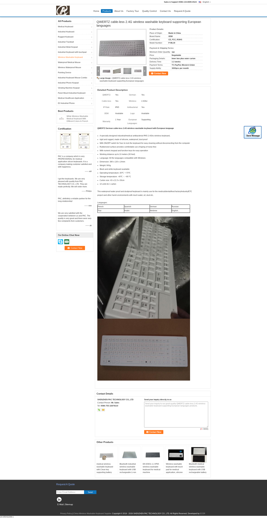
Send (90, 492)
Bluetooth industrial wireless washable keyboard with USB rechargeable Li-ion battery (128, 469)
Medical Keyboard (65, 27)
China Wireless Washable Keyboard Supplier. (92, 513)
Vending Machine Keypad (69, 88)
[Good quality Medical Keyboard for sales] (65, 141)
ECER (202, 513)
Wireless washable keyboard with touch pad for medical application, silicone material (174, 469)
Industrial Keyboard (66, 32)
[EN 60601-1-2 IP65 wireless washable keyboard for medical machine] (153, 455)
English (206, 2)
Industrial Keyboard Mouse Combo (72, 78)
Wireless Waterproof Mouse (69, 67)
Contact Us (165, 11)
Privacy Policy (66, 513)
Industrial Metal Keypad (68, 47)
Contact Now (160, 73)
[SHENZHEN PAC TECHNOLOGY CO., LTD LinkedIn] (59, 500)
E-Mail (60, 504)
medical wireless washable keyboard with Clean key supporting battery (105, 468)
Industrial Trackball (66, 42)
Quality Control (149, 11)
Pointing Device (64, 73)
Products (106, 11)
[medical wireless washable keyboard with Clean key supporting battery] (106, 455)
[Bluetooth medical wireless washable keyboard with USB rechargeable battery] (199, 455)
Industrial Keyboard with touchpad (72, 52)
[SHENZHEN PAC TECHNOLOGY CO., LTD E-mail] (103, 410)
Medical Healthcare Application (71, 98)
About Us (118, 11)
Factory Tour (133, 11)
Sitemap (69, 504)
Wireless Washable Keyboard (70, 57)
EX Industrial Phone (66, 103)
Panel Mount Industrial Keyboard (71, 93)
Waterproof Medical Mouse (69, 62)
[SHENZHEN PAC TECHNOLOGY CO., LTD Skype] (99, 410)
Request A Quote (182, 11)
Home (96, 11)
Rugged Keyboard (65, 37)
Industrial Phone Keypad (68, 83)
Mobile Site (63, 508)
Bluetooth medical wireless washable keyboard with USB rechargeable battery (197, 468)
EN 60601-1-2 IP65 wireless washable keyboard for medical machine (151, 468)
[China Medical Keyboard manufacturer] (63, 10)
